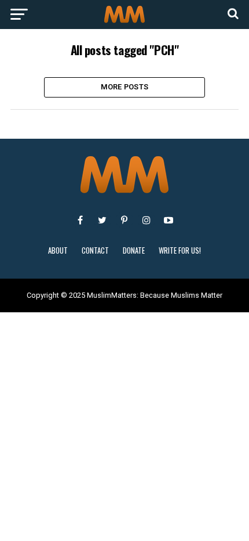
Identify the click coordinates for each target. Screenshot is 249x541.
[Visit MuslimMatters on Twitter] (102, 220)
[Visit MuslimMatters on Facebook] (80, 220)
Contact (95, 250)
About (58, 250)
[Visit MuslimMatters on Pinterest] (124, 220)
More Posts (125, 86)
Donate (134, 250)
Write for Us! (180, 250)
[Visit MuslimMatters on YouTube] (168, 220)
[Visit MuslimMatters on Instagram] (146, 220)
